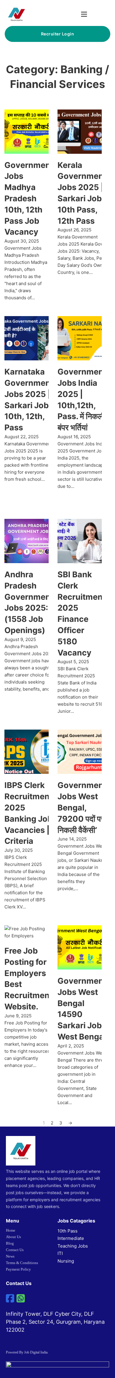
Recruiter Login (57, 33)
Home (10, 1230)
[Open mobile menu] (84, 14)
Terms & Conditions (22, 1263)
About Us (13, 1237)
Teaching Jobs (73, 1246)
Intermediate (71, 1238)
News (10, 1256)
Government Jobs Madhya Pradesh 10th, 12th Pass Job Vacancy (28, 198)
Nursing (66, 1261)
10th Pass (68, 1231)
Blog (10, 1243)
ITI (60, 1253)
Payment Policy (18, 1269)
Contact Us (15, 1250)
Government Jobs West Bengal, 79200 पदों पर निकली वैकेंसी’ (82, 807)
